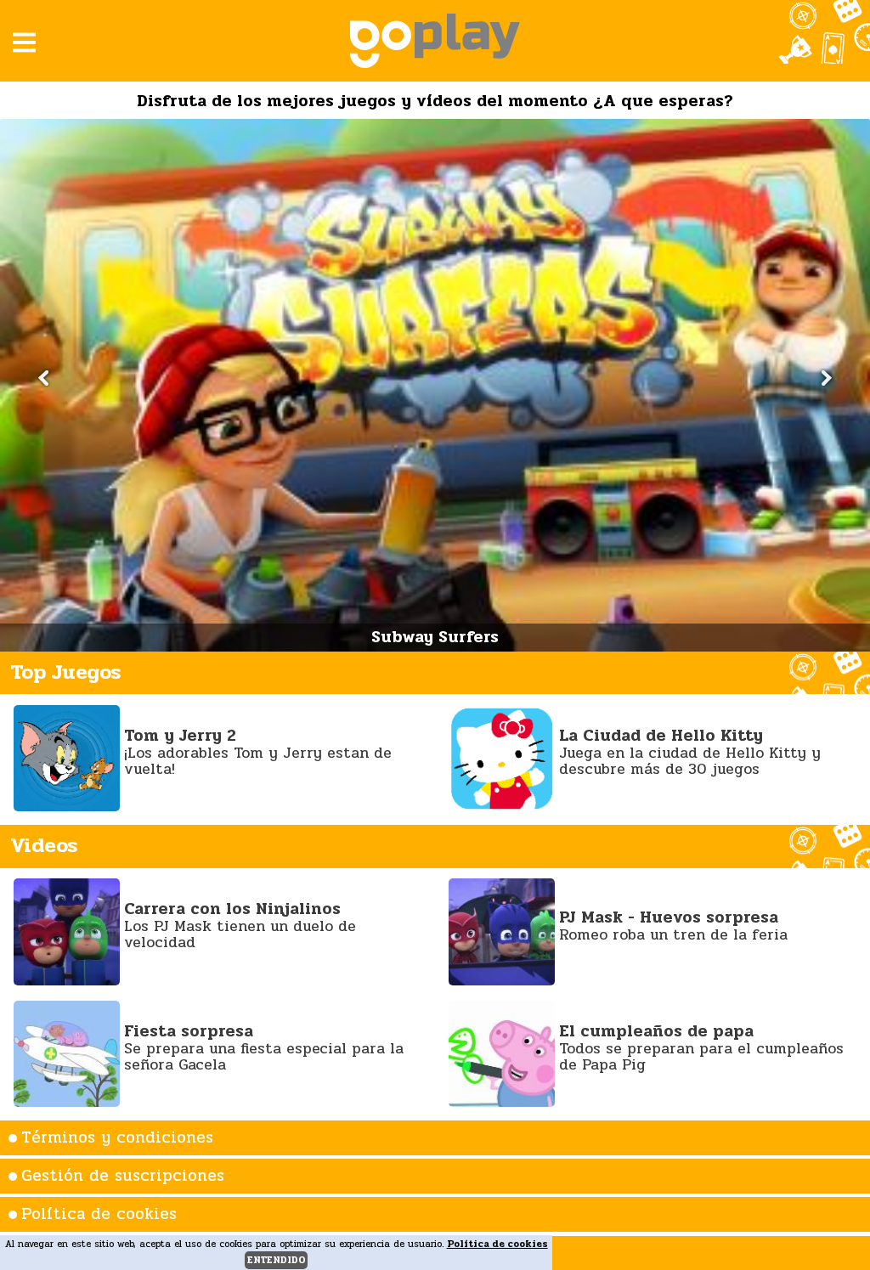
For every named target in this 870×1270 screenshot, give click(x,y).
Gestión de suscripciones (122, 1175)
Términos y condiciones (117, 1137)
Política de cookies (99, 1214)
